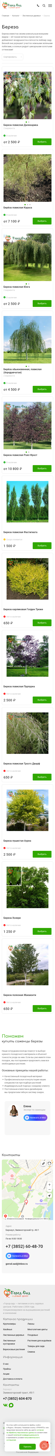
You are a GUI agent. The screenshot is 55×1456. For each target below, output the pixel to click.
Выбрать (42, 142)
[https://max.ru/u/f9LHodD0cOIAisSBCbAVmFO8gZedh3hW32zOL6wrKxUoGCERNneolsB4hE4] (11, 1406)
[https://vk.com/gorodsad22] (5, 1406)
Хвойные (7, 1329)
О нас (6, 1364)
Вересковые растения (14, 1349)
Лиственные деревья (13, 1335)
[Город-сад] (12, 6)
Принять (27, 1447)
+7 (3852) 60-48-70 (24, 1246)
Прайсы (7, 1369)
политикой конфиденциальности (26, 1435)
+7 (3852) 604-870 (17, 1398)
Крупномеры (9, 1324)
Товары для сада (36, 1346)
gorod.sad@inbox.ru (17, 1263)
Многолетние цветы (38, 1329)
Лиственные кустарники (9, 1342)
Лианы (31, 1324)
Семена (31, 1352)
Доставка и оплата (12, 1379)
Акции (6, 1374)
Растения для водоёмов (39, 1340)
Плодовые (33, 1335)
